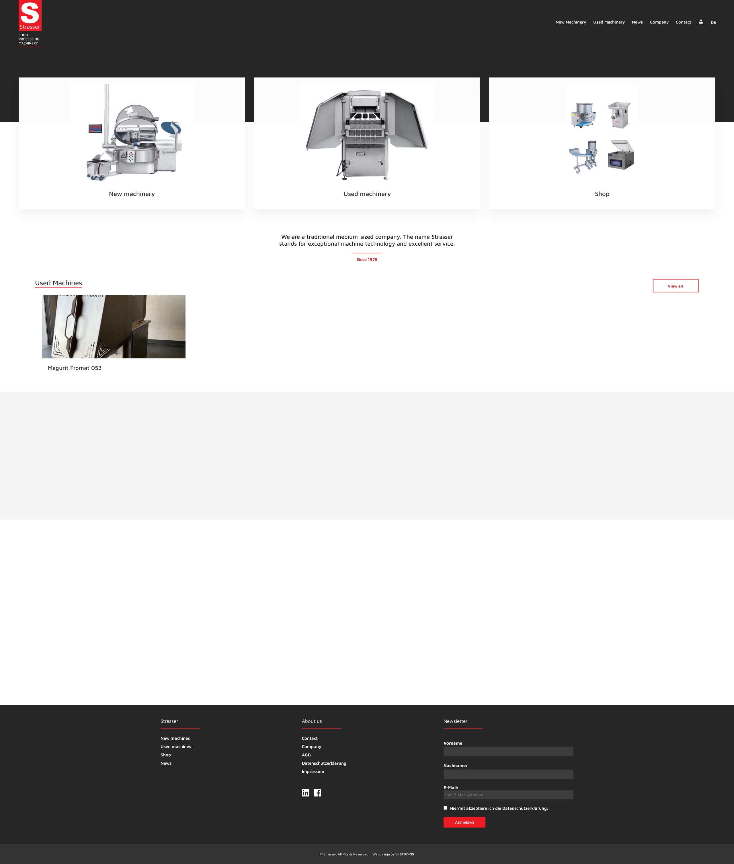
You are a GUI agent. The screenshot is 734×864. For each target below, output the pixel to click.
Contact (683, 22)
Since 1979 (367, 259)
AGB (306, 754)
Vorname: (454, 743)
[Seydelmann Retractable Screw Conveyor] (375, 647)
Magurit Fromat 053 (75, 367)
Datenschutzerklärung (324, 763)
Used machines (176, 746)
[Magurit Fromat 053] (114, 329)
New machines (175, 738)
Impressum (313, 771)
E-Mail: (451, 787)
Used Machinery (609, 22)
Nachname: (455, 765)
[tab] (444, 470)
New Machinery (571, 22)
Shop (166, 754)
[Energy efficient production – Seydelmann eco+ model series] (492, 647)
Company (659, 22)
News (637, 22)
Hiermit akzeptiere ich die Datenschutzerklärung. (499, 808)
